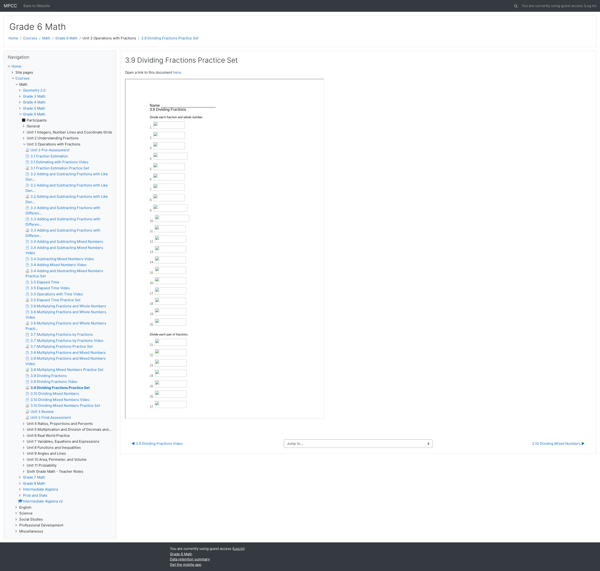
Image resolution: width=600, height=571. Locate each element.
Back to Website (36, 6)
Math (46, 38)
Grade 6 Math (66, 38)
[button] (516, 5)
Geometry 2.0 (34, 90)
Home (13, 38)
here (177, 72)
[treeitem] (60, 66)
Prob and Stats (35, 495)
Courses (30, 38)
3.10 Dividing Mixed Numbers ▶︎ (558, 443)
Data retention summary (190, 559)
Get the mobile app (185, 564)
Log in (590, 6)
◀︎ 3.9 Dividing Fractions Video (157, 443)
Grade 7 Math (34, 477)
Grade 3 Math (34, 96)
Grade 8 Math (34, 483)
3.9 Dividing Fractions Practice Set (170, 38)
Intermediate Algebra (40, 489)
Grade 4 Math (34, 102)
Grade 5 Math (34, 108)
